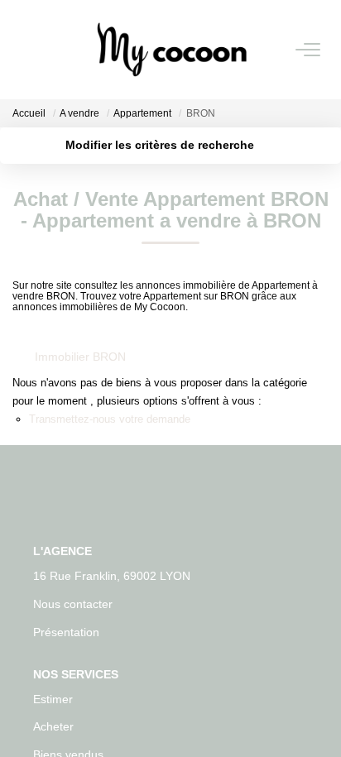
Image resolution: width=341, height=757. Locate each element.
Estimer (53, 699)
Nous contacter (73, 604)
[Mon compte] (22, 49)
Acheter (53, 726)
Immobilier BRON (80, 356)
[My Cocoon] (172, 49)
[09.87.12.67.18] (319, 719)
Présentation (66, 632)
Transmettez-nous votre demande (109, 419)
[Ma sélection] (42, 49)
